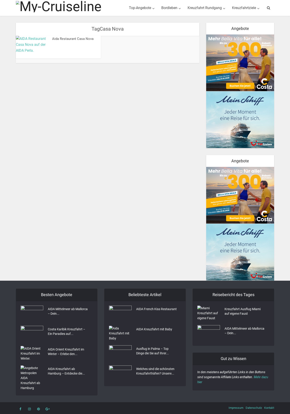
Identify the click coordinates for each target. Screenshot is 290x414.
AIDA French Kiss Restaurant (156, 309)
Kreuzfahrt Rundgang (205, 8)
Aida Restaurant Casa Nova (73, 39)
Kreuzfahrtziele (244, 8)
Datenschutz (254, 407)
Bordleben (169, 8)
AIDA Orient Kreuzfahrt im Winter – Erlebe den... (66, 352)
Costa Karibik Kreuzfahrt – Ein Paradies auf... (66, 331)
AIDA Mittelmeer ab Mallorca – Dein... (68, 311)
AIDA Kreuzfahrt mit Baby (154, 329)
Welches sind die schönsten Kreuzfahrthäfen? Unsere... (155, 371)
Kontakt (269, 407)
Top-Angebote (140, 8)
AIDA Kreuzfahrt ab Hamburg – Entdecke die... (66, 371)
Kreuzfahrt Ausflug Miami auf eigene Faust (243, 311)
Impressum (236, 407)
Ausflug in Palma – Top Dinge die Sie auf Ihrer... (152, 351)
